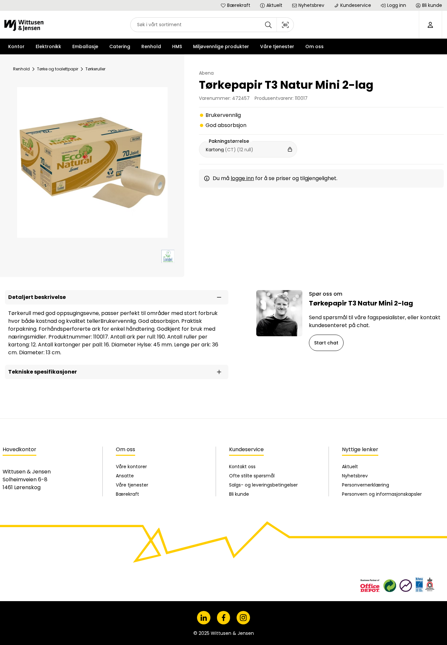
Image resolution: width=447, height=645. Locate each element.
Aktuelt (350, 466)
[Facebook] (223, 617)
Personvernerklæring (365, 485)
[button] (116, 297)
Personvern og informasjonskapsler (382, 494)
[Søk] (268, 24)
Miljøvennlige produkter (221, 46)
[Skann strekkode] (285, 24)
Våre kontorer (131, 466)
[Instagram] (243, 617)
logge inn (242, 178)
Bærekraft (127, 494)
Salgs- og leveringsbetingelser (263, 485)
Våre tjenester (132, 485)
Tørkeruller (95, 69)
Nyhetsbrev (355, 475)
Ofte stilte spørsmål (252, 475)
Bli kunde (239, 494)
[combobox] (212, 24)
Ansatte (125, 475)
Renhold (21, 69)
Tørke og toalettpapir (57, 69)
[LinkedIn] (203, 617)
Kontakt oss (242, 466)
